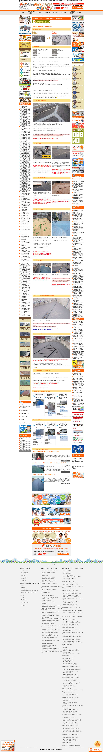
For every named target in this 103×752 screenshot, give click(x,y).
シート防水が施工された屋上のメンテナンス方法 (25, 147)
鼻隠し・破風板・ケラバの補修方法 (25, 129)
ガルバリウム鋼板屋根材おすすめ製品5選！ (78, 195)
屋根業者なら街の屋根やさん (26, 600)
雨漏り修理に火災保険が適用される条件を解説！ (78, 309)
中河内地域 (23, 444)
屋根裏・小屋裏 (24, 207)
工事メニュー (63, 12)
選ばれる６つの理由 (24, 572)
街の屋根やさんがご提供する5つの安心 (31, 12)
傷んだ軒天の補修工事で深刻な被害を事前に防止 (25, 138)
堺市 (21, 442)
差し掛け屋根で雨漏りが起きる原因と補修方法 (71, 728)
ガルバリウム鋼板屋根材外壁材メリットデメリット (78, 201)
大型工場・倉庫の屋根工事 (46, 600)
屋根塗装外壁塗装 (79, 102)
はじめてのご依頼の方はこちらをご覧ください (50, 570)
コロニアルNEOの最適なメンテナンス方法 (78, 260)
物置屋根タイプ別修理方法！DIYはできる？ (77, 374)
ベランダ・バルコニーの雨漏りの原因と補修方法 (25, 159)
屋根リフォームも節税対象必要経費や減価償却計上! (78, 404)
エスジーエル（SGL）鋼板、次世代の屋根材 (70, 711)
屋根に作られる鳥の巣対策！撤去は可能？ (49, 645)
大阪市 (22, 438)
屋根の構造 (23, 126)
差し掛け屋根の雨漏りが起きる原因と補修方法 (25, 205)
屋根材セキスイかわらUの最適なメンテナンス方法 (78, 258)
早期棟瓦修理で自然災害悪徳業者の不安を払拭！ (25, 171)
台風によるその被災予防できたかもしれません (78, 276)
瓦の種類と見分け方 (24, 223)
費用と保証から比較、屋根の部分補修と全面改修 (78, 221)
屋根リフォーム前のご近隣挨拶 (47, 581)
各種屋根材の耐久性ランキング (68, 703)
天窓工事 (79, 106)
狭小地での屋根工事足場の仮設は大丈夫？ (77, 263)
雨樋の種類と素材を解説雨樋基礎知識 (25, 306)
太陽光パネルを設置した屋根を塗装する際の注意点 (50, 648)
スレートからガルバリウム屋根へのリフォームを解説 (78, 181)
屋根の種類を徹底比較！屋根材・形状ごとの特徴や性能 (72, 610)
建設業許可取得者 (24, 410)
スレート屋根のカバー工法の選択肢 (78, 235)
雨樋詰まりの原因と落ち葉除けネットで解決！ (78, 388)
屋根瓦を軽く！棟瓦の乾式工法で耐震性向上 (77, 287)
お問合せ (22, 419)
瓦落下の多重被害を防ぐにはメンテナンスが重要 (78, 279)
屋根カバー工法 (80, 73)
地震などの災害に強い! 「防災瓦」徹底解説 (77, 293)
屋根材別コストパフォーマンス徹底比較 (25, 242)
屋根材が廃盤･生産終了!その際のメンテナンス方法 (71, 639)
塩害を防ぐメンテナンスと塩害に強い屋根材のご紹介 (72, 719)
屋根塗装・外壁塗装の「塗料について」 (70, 578)
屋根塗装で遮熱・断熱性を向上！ (69, 660)
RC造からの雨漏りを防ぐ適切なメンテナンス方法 (26, 288)
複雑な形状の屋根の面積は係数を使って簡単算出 (71, 653)
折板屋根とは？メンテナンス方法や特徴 (78, 246)
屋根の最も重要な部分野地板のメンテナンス (25, 237)
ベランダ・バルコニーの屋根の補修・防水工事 (50, 597)
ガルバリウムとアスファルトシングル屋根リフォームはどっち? (26, 260)
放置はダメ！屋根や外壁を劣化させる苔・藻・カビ (72, 720)
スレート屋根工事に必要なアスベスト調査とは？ (25, 309)
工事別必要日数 (76, 268)
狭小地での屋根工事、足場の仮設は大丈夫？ (70, 590)
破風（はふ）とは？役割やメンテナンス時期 (25, 315)
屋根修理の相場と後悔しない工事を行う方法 (77, 216)
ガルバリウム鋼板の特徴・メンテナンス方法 (70, 674)
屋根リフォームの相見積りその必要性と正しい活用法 (78, 325)
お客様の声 (47, 12)
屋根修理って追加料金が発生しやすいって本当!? (78, 349)
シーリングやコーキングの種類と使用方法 (25, 180)
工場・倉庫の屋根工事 (77, 392)
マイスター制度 (23, 580)
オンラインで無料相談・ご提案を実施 (48, 572)
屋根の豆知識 (23, 239)
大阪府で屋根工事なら (25, 413)
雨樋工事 (79, 83)
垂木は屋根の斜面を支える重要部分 (48, 623)
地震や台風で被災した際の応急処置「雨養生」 (25, 186)
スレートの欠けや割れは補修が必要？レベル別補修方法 (72, 616)
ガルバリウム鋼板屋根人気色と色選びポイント (78, 192)
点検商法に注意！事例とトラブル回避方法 (49, 583)
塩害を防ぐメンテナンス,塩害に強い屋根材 (25, 248)
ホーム (23, 12)
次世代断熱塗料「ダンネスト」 (76, 301)
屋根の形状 (23, 196)
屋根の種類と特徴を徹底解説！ (24, 107)
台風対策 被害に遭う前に (46, 592)
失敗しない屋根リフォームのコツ (77, 213)
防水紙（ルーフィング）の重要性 (69, 699)
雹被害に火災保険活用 (67, 742)
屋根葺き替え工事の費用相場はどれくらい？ (78, 219)
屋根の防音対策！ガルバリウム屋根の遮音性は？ (78, 203)
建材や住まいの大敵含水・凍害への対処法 (25, 213)
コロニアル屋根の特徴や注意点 (76, 241)
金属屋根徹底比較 (66, 708)
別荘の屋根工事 (76, 398)
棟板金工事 (79, 97)
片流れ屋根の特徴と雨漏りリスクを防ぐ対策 (25, 199)
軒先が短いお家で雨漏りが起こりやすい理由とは (25, 226)
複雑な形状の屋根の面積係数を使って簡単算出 (25, 194)
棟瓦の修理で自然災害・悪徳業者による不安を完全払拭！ (73, 642)
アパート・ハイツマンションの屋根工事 (77, 396)
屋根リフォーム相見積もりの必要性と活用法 (49, 614)
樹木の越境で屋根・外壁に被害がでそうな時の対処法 (78, 352)
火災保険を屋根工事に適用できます (48, 595)
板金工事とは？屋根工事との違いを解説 (25, 121)
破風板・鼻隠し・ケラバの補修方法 (69, 627)
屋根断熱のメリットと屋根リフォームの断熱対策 (25, 303)
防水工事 (79, 87)
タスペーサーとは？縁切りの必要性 (24, 141)
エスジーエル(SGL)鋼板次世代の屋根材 (25, 270)
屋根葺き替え (79, 69)
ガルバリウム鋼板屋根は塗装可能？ (78, 187)
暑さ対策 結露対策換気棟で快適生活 (24, 210)
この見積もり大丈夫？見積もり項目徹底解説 (77, 333)
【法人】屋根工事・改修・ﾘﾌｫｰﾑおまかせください (78, 401)
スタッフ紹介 (23, 407)
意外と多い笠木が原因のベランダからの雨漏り (25, 135)
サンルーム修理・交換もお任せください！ (78, 376)
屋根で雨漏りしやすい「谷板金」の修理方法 (25, 221)
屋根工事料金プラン (45, 575)
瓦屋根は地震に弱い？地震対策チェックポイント (78, 290)
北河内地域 (23, 446)
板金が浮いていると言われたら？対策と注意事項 (78, 346)
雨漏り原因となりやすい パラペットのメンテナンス (51, 629)
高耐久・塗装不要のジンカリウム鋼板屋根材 (25, 276)
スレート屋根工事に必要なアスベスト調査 (70, 671)
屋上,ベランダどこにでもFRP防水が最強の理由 (25, 153)
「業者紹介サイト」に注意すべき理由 (77, 358)
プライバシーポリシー (25, 416)
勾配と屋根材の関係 (24, 215)
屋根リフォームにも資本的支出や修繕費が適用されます (51, 618)
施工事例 (39, 12)
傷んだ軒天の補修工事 (67, 688)
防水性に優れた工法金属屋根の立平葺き (24, 183)
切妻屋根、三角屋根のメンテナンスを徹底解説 (25, 202)
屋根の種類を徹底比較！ (76, 230)
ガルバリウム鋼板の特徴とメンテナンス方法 (25, 273)
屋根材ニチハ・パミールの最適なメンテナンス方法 (78, 255)
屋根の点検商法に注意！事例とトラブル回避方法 (78, 344)
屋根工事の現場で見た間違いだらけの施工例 (77, 296)
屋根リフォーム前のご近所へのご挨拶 (77, 327)
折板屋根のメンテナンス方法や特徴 (69, 619)
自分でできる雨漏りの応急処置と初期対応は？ (78, 307)
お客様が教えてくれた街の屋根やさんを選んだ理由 (29, 590)
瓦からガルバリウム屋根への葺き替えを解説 (78, 184)
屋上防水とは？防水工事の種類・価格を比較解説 (25, 156)
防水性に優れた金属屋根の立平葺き (69, 712)
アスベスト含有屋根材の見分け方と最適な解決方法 (72, 669)
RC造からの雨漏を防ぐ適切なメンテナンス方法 (71, 677)
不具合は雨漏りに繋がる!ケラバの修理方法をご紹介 (72, 636)
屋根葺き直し (79, 92)
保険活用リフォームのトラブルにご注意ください (78, 355)
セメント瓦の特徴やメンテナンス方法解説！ (25, 162)
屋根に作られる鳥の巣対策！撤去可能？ (78, 390)
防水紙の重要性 (24, 234)
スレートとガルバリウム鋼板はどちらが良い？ (78, 178)
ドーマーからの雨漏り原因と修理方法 (25, 294)
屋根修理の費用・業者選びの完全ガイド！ (25, 112)
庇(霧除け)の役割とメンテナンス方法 (24, 177)
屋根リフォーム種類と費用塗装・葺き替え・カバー (78, 233)
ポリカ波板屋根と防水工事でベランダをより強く (78, 382)
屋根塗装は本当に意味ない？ (24, 115)
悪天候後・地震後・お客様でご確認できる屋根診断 (72, 576)
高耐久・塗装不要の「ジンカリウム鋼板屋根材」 (71, 675)
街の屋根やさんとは (24, 570)
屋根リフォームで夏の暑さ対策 (47, 598)
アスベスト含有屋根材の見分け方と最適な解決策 (25, 229)
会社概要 (79, 12)
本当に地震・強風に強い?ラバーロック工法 (26, 189)
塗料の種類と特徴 (78, 414)
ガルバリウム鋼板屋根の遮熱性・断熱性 (78, 190)
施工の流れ (55, 12)
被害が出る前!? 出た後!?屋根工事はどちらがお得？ (78, 336)
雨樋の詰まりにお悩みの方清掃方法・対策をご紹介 (78, 385)
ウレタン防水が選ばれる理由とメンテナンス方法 (25, 144)
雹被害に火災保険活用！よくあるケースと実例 (78, 312)
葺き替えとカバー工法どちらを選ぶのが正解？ (78, 227)
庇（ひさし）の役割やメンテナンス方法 (25, 291)
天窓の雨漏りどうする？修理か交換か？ (25, 297)
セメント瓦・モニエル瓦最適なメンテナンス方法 (25, 165)
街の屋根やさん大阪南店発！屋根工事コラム (28, 592)
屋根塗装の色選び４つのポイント (76, 298)
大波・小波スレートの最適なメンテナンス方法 (25, 174)
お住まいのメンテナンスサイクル (69, 692)
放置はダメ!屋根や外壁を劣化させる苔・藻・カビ (25, 251)
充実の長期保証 (23, 578)
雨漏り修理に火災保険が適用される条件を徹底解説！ (72, 745)
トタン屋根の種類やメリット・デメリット (77, 244)
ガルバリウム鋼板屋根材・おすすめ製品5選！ (71, 595)
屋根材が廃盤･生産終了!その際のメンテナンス (25, 254)
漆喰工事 (79, 78)
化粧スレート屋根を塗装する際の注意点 (77, 252)
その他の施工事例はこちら (66, 416)
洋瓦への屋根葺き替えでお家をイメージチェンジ (25, 257)
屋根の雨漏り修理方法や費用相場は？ (25, 285)
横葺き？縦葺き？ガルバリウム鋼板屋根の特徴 (78, 198)
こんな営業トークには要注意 (77, 338)
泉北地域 (22, 448)
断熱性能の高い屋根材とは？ (24, 300)
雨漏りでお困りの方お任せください (48, 578)
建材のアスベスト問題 (67, 672)
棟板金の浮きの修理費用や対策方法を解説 (25, 124)
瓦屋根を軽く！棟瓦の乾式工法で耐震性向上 (70, 664)
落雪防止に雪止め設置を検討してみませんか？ (50, 635)
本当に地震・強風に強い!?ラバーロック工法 (70, 725)
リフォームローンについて (46, 617)
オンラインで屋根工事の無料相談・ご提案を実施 (78, 322)
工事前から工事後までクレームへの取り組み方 (78, 330)
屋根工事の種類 (77, 65)
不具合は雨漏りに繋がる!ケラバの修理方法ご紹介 (25, 132)
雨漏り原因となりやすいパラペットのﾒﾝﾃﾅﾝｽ (25, 150)
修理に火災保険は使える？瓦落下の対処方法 (78, 282)
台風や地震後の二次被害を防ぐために (78, 284)
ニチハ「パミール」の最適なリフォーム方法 (70, 584)
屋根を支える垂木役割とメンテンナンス (25, 282)
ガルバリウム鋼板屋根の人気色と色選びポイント (71, 605)
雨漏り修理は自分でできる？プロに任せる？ (25, 118)
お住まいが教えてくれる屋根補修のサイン (78, 224)
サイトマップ (23, 422)
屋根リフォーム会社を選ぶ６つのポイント (78, 271)
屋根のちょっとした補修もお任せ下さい (49, 580)
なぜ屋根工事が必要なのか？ (78, 210)
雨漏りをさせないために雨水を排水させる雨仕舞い (72, 730)
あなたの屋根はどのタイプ (67, 573)
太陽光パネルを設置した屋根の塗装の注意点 (78, 249)
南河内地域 (23, 440)
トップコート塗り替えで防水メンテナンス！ (25, 312)
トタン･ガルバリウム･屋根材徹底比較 (25, 264)
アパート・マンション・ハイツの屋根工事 (49, 601)
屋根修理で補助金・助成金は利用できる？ (77, 315)
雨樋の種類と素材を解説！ (46, 646)
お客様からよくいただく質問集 (68, 581)
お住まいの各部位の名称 (25, 109)
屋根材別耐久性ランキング (24, 245)
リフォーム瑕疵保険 (24, 577)
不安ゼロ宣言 (23, 575)
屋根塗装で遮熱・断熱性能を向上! (77, 304)
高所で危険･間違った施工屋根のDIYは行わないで (26, 279)
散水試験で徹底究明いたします (47, 590)
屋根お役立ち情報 (76, 273)
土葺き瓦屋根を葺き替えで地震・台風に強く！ (25, 168)
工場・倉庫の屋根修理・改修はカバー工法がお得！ (78, 379)
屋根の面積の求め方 (24, 191)
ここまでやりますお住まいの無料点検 (71, 12)
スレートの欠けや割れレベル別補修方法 (77, 238)
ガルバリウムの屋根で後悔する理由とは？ (25, 267)
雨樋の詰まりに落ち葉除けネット (47, 643)
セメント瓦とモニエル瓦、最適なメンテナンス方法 (72, 622)
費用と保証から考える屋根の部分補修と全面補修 (50, 620)
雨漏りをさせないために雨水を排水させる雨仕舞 (25, 218)
